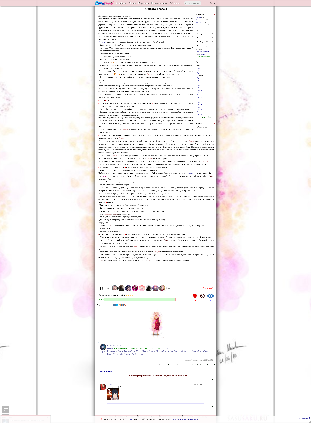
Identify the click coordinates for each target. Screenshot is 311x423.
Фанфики (121, 3)
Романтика (199, 22)
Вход (212, 3)
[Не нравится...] (202, 296)
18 (207, 364)
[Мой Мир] (122, 305)
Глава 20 (199, 114)
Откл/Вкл (206, 52)
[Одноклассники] (120, 305)
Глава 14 (199, 100)
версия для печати (203, 127)
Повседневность (200, 20)
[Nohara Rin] (141, 291)
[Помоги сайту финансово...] (207, 3)
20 (214, 364)
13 (192, 364)
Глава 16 (199, 105)
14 (195, 364)
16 (201, 364)
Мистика (198, 17)
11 (185, 364)
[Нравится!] (195, 296)
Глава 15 (199, 102)
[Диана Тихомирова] (121, 291)
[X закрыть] (304, 418)
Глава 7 (199, 83)
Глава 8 (199, 85)
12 (188, 364)
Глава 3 (199, 73)
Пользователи (159, 3)
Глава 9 (199, 88)
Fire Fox (109, 384)
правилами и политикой (185, 419)
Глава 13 (199, 97)
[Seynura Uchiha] (128, 291)
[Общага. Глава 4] (156, 339)
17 (204, 364)
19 (211, 364)
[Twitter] (117, 305)
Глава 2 (199, 70)
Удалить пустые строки (203, 56)
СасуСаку (199, 52)
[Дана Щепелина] (148, 291)
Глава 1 (199, 68)
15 (198, 364)
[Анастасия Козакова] (135, 291)
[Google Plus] (125, 305)
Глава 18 (199, 109)
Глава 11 (199, 92)
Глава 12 (199, 95)
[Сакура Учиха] (162, 291)
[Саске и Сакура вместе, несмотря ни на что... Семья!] (105, 4)
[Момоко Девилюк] (155, 291)
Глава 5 (199, 78)
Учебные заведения (201, 25)
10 (182, 364)
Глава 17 (199, 107)
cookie (130, 419)
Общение (175, 3)
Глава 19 (199, 112)
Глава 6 (199, 80)
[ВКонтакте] (114, 305)
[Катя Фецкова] (114, 291)
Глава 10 (199, 90)
